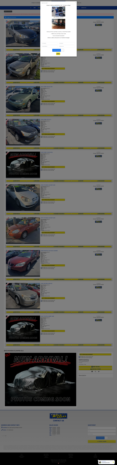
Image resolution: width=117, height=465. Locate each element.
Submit (58, 53)
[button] (98, 460)
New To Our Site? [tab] (45, 3)
